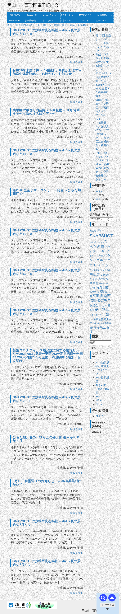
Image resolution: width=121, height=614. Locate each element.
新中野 (100, 310)
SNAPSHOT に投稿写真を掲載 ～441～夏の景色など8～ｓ (47, 522)
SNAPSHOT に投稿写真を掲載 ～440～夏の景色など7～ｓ (47, 562)
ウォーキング (101, 251)
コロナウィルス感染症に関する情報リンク (85, 20)
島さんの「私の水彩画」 (102, 389)
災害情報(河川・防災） (32, 20)
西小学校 (94, 327)
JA (99, 230)
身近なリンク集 (67, 15)
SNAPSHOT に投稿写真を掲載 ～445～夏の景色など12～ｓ (47, 232)
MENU (99, 400)
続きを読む (76, 62)
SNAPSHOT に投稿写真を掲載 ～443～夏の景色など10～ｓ (47, 312)
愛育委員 (103, 301)
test (97, 396)
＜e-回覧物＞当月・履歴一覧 (103, 15)
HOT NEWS (14, 15)
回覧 (106, 287)
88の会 (93, 231)
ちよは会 (100, 242)
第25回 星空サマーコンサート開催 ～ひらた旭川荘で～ (47, 192)
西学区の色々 (85, 15)
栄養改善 (98, 319)
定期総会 (102, 291)
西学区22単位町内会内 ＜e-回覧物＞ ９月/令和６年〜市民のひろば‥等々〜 (46, 112)
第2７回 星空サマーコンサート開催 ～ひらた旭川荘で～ (103, 43)
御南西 (105, 296)
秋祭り (108, 323)
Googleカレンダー (50, 15)
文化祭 (101, 306)
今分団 (95, 279)
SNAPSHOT (14, 20)
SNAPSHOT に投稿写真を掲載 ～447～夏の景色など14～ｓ (47, 32)
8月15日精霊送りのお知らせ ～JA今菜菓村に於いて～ (47, 482)
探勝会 (94, 305)
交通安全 (104, 274)
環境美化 (100, 323)
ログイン (100, 416)
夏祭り (93, 291)
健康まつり (104, 283)
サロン (103, 265)
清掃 (94, 323)
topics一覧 (32, 15)
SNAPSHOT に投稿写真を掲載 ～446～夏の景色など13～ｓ (47, 152)
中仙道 (95, 274)
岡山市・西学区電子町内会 (33, 5)
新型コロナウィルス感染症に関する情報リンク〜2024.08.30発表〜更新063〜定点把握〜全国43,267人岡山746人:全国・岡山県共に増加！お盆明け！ (48, 355)
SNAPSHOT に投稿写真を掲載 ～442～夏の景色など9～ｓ (47, 399)
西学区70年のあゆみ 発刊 (67, 20)
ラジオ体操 (94, 270)
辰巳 (103, 327)
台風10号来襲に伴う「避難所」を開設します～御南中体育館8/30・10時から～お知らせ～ (47, 72)
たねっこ (93, 242)
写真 (98, 199)
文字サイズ (107, 604)
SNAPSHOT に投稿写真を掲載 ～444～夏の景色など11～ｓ (47, 272)
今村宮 (101, 279)
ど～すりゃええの (103, 20)
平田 (96, 296)
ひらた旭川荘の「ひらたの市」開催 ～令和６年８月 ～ (46, 439)
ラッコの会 (105, 270)
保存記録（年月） (100, 214)
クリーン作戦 (96, 256)
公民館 (92, 288)
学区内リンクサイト (50, 20)
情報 (93, 301)
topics (98, 191)
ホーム (99, 404)
